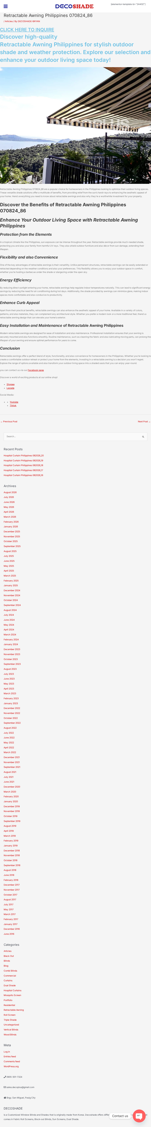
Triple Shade (10, 1020)
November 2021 (12, 762)
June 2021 (9, 782)
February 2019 (11, 840)
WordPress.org (11, 1066)
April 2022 (9, 747)
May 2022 (9, 742)
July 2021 (8, 777)
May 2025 (9, 566)
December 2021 (12, 757)
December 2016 (12, 929)
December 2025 (12, 531)
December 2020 (12, 786)
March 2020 (10, 791)
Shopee (11, 384)
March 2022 (10, 752)
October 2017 (10, 895)
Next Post (144, 421)
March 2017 (10, 914)
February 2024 (11, 639)
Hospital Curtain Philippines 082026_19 (23, 460)
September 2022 (12, 723)
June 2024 (9, 620)
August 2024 (10, 610)
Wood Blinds (10, 1034)
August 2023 (10, 669)
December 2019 (12, 806)
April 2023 (9, 688)
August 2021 (10, 772)
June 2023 (9, 678)
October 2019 (10, 816)
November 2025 (12, 536)
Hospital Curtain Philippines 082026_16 (23, 475)
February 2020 (11, 796)
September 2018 (12, 865)
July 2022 (9, 733)
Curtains (8, 980)
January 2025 (11, 585)
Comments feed (12, 1061)
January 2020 (11, 801)
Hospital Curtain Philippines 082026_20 (24, 455)
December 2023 (12, 649)
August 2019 (10, 826)
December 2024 (12, 590)
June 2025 (9, 561)
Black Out (9, 956)
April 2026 (9, 512)
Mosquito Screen (12, 995)
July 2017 (8, 904)
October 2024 (11, 600)
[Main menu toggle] (6, 6)
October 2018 (10, 860)
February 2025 (11, 580)
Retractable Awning (14, 1010)
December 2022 (12, 708)
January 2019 (10, 845)
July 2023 (9, 674)
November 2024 (12, 595)
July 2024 (9, 615)
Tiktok (13, 405)
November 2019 (12, 811)
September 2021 (12, 767)
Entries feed (10, 1056)
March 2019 (10, 836)
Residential (9, 1005)
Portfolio (8, 1000)
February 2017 (11, 919)
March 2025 (10, 575)
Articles (9, 21)
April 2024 (9, 629)
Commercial (10, 975)
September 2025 (12, 546)
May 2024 (9, 625)
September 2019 (12, 821)
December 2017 (12, 885)
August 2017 (10, 899)
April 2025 (9, 570)
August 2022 (10, 728)
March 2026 (10, 517)
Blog (6, 966)
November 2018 (12, 855)
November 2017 (12, 890)
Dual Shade (10, 985)
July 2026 (9, 497)
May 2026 (9, 507)
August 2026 (10, 492)
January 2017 (10, 924)
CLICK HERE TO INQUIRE (27, 29)
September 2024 (12, 605)
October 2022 (11, 718)
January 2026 (11, 526)
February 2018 (11, 880)
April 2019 (9, 831)
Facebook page (36, 370)
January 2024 (11, 644)
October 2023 (11, 659)
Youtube (14, 402)
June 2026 (9, 502)
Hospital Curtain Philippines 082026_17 (23, 470)
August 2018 (10, 870)
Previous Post (8, 421)
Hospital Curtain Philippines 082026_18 (23, 465)
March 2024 (10, 634)
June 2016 (9, 934)
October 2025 (11, 541)
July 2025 (9, 556)
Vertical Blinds (11, 1029)
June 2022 (9, 737)
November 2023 (12, 654)
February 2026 (11, 522)
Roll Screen (9, 1015)
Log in (7, 1051)
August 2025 (10, 551)
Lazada (10, 388)
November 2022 (12, 713)
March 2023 (10, 693)
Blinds (7, 961)
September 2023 (12, 664)
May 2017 (9, 909)
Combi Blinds (10, 970)
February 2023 (11, 698)
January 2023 (11, 703)
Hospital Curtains (12, 990)
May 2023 (9, 683)
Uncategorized (11, 1024)
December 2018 (12, 850)
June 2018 (9, 875)
